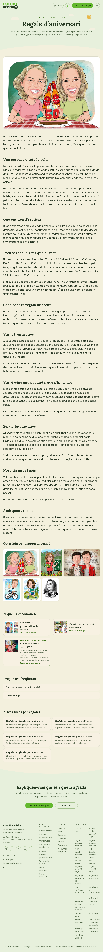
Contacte (62, 845)
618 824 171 (8, 842)
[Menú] (97, 5)
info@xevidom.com (12, 863)
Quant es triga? (13, 695)
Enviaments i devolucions (87, 947)
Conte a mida (45, 830)
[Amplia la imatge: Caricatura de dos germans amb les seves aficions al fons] (82, 562)
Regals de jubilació (79, 936)
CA (4, 868)
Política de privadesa (43, 947)
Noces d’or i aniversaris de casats (94, 922)
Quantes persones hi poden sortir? (23, 687)
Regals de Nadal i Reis (94, 877)
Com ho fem (61, 830)
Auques (42, 851)
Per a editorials (43, 875)
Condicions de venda (64, 947)
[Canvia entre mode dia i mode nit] (67, 5)
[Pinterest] (31, 848)
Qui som (62, 835)
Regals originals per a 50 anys (92, 867)
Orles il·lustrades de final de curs (79, 891)
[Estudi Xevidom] (10, 6)
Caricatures (44, 841)
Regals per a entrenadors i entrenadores (95, 892)
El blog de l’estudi (62, 840)
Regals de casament (94, 930)
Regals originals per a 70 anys (93, 832)
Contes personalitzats (45, 835)
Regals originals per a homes (78, 856)
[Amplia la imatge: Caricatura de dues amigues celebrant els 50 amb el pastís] (21, 562)
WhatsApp (8, 859)
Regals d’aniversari (80, 921)
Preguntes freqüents (62, 850)
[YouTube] (25, 848)
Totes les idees (79, 830)
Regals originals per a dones (92, 856)
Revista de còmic (44, 862)
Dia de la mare (93, 903)
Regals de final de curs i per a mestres (80, 905)
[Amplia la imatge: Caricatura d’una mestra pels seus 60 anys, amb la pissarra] (32, 589)
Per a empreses (44, 869)
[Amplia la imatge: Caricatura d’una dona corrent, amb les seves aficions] (51, 562)
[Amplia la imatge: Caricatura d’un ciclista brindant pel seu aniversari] (12, 589)
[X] (18, 848)
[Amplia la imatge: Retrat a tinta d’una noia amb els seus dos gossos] (50, 589)
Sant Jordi (93, 913)
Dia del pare (78, 914)
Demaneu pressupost (39, 805)
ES (9, 868)
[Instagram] (5, 848)
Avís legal (27, 947)
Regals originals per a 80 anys (93, 844)
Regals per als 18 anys (79, 930)
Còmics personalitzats (45, 856)
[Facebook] (12, 848)
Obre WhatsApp (66, 805)
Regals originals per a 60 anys (78, 867)
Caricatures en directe (44, 846)
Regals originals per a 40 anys (78, 844)
